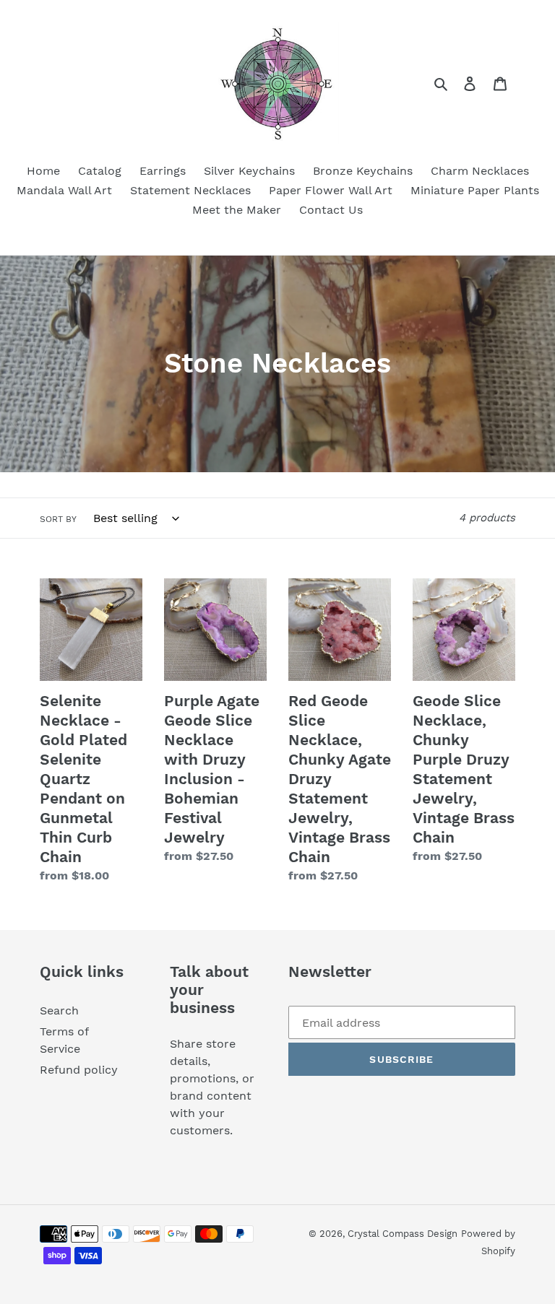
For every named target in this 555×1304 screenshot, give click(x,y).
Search (59, 1010)
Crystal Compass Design (402, 1233)
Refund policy (79, 1070)
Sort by (58, 519)
